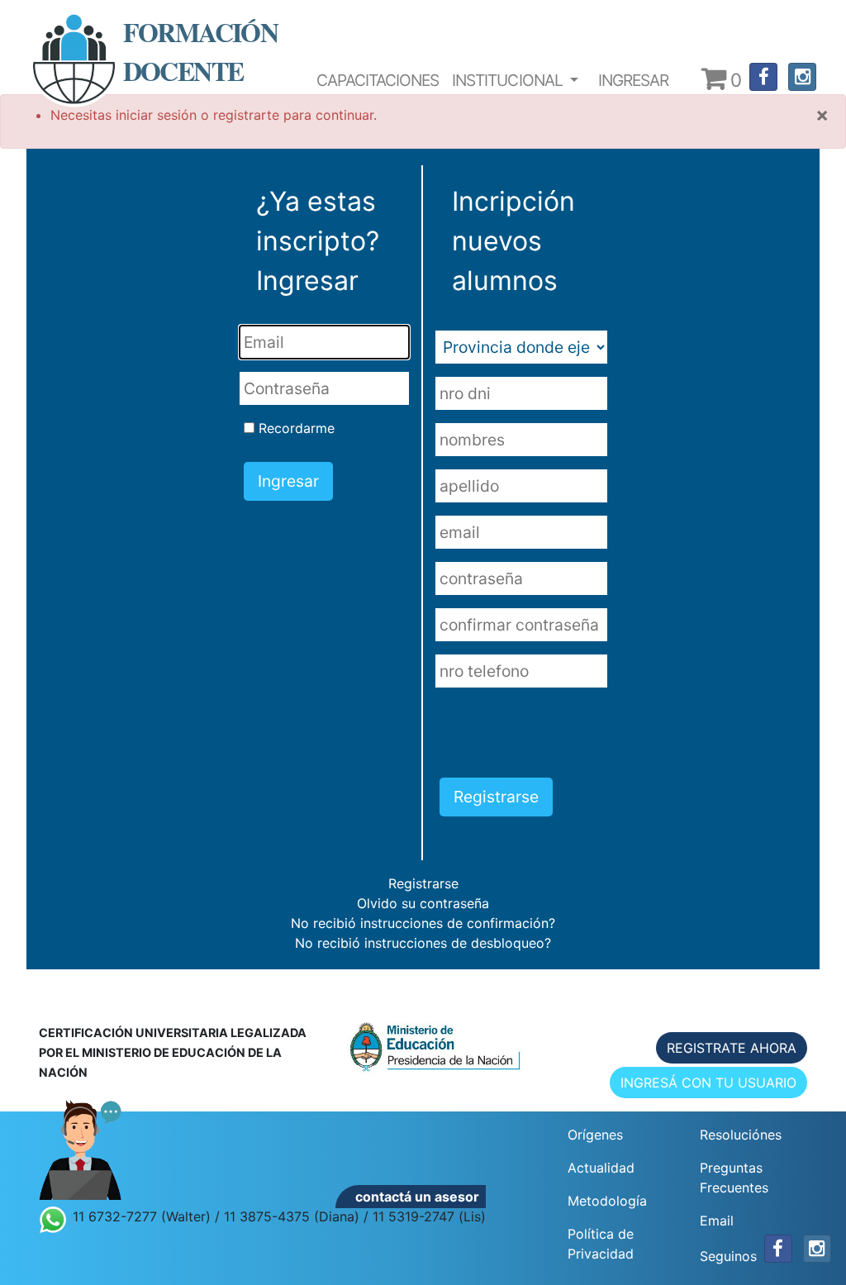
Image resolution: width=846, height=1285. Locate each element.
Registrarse (423, 883)
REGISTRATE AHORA (731, 1048)
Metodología (607, 1200)
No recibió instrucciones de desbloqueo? (423, 943)
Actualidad (601, 1167)
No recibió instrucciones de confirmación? (423, 923)
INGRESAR (633, 80)
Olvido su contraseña (423, 903)
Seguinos (728, 1256)
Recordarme (297, 428)
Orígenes (595, 1134)
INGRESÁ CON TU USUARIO (708, 1082)
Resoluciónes (741, 1134)
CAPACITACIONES (378, 80)
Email (717, 1220)
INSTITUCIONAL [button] (509, 80)
